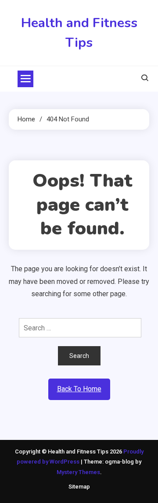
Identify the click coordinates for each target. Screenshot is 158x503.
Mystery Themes (78, 472)
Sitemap (79, 486)
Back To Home (79, 389)
